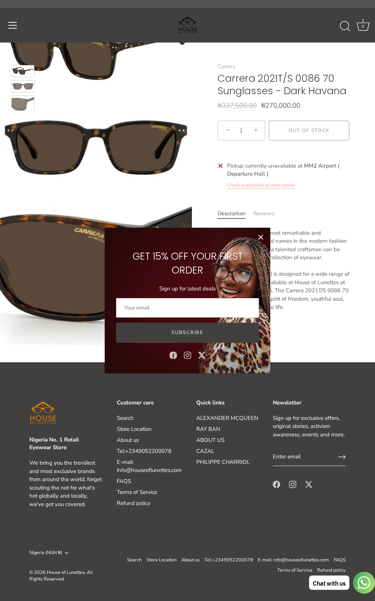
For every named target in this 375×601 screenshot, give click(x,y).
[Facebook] (173, 355)
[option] (23, 72)
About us (128, 440)
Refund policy (134, 503)
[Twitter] (201, 355)
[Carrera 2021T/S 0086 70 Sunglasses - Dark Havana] (22, 71)
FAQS (124, 481)
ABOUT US (210, 440)
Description (232, 213)
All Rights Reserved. (61, 575)
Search (125, 418)
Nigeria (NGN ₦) (45, 553)
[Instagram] (187, 355)
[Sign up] (342, 457)
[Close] (261, 237)
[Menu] (13, 25)
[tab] (235, 213)
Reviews (263, 213)
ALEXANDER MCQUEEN (227, 418)
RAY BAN (208, 429)
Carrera (226, 66)
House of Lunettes (66, 572)
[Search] (345, 26)
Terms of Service (137, 492)
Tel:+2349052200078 (144, 451)
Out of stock (309, 130)
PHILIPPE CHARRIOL (223, 462)
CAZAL (205, 451)
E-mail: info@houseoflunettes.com (293, 560)
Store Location (134, 429)
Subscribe (187, 332)
